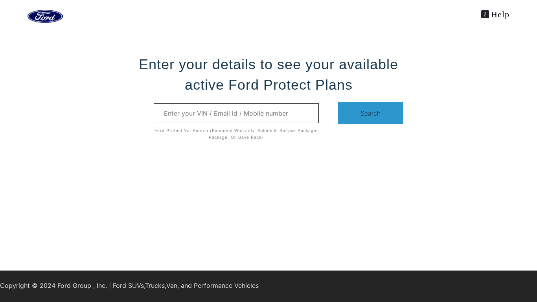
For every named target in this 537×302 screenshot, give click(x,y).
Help (500, 14)
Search (370, 113)
